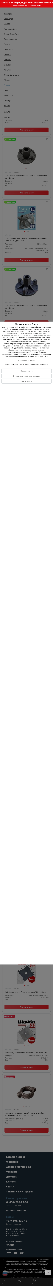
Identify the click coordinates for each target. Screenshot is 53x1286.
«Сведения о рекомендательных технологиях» (26, 350)
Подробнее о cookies (26, 360)
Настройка (26, 381)
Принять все (27, 371)
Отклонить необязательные (26, 376)
